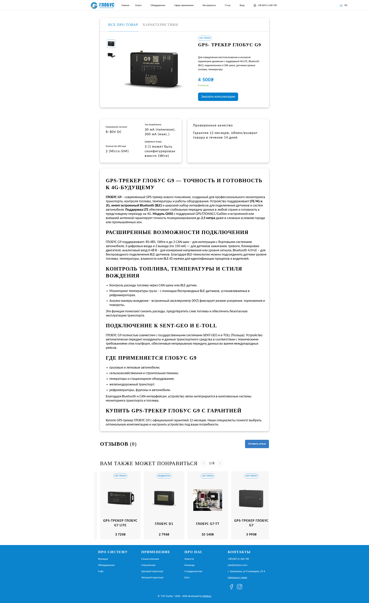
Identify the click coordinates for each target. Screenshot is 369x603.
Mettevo (207, 596)
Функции (103, 559)
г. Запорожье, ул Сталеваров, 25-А (246, 571)
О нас (228, 5)
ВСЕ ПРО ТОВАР (123, 25)
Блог (187, 577)
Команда (189, 565)
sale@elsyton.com (237, 565)
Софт (100, 571)
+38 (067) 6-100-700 (267, 5)
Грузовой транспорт (152, 571)
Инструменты (209, 5)
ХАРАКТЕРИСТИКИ (160, 25)
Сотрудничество (193, 571)
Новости (189, 559)
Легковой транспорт (152, 577)
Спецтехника (148, 565)
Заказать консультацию (218, 96)
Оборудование (158, 5)
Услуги (138, 5)
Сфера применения (184, 5)
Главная (125, 5)
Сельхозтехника (150, 559)
